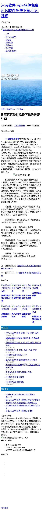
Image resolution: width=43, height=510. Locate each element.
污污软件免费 (14, 490)
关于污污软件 (11, 37)
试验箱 (8, 40)
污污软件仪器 (19, 126)
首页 (7, 34)
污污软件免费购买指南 (15, 377)
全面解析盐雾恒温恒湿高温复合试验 (20, 473)
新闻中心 (9, 43)
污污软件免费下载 (12, 139)
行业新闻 (19, 109)
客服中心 (9, 45)
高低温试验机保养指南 (15, 465)
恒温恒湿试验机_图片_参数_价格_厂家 (21, 350)
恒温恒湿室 (24, 493)
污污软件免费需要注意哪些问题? (19, 372)
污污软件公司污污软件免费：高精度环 (24, 462)
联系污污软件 (11, 51)
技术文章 (9, 48)
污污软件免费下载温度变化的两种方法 (21, 403)
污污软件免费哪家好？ (17, 355)
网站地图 (18, 500)
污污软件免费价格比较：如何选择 (24, 476)
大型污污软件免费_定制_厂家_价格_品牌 (22, 333)
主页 (3, 109)
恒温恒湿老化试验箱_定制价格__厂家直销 (22, 338)
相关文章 (4, 389)
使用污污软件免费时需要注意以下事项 (21, 360)
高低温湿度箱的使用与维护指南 (18, 459)
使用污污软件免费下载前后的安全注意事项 (23, 400)
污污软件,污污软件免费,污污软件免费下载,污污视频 (20, 10)
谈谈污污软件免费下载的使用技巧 (19, 411)
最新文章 (4, 328)
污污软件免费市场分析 (15, 382)
